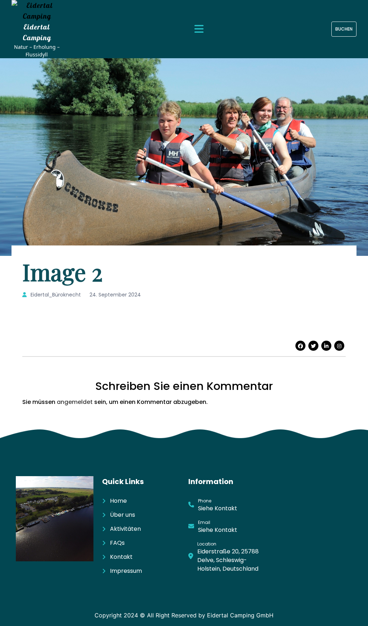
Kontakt (121, 557)
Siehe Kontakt (217, 508)
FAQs (117, 543)
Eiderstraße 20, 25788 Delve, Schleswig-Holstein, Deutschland (228, 560)
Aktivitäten (125, 529)
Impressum (126, 571)
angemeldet (75, 402)
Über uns (122, 515)
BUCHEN (344, 29)
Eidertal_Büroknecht (55, 294)
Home (118, 501)
